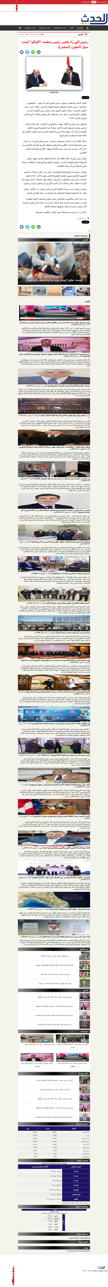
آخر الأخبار (84, 949)
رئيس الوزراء (81, 218)
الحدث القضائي (38, 1258)
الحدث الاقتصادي (59, 28)
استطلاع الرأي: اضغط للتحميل (79, 1238)
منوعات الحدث (66, 1258)
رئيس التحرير (81, 1262)
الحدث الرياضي (30, 28)
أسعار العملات (82, 1124)
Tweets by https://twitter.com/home (78, 1251)
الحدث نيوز (103, 1262)
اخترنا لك (84, 1031)
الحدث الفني (9, 1258)
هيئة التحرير (69, 1262)
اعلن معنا (38, 1262)
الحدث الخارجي (44, 28)
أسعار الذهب (82, 1160)
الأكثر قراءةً (83, 1073)
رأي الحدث (79, 1258)
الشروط (47, 1262)
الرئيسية (80, 28)
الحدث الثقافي (23, 1258)
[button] (21, 264)
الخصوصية (57, 1262)
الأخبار (71, 28)
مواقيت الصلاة (82, 1206)
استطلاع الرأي (82, 1234)
